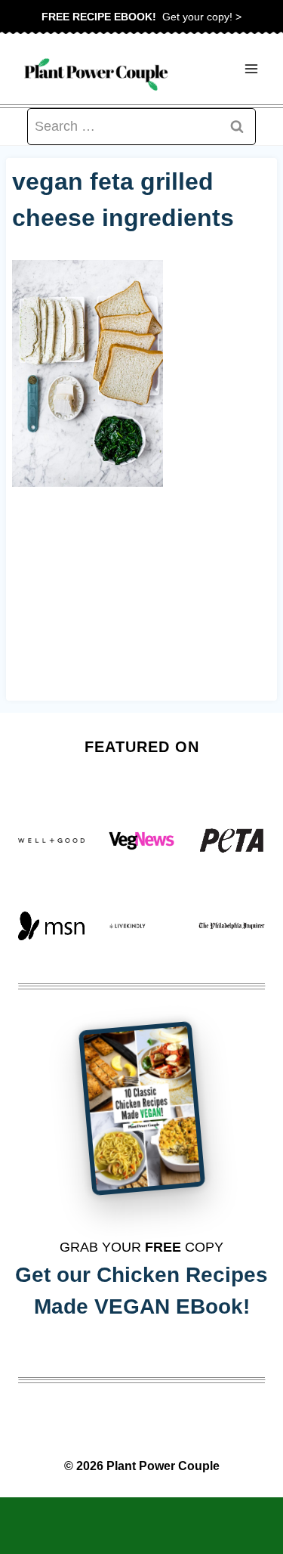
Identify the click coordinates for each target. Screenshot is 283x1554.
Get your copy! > (141, 17)
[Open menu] (251, 69)
